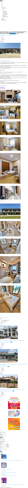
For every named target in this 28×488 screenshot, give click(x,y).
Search (1, 451)
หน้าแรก (2, 3)
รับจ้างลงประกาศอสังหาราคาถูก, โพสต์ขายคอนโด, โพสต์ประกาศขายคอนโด (8, 472)
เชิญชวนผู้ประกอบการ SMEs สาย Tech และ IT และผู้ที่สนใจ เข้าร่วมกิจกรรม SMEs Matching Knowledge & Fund (11, 460)
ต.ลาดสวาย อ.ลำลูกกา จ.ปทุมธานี (3, 366)
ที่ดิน (3, 10)
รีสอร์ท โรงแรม (4, 15)
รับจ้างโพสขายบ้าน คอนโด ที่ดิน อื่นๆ (4, 317)
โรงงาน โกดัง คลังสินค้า (5, 14)
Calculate (1, 437)
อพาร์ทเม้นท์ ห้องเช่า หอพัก (5, 13)
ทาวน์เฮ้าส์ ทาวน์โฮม (5, 12)
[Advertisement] (14, 26)
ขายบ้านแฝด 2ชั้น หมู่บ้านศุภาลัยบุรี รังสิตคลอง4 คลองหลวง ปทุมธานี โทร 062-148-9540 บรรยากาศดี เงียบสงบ (12, 389)
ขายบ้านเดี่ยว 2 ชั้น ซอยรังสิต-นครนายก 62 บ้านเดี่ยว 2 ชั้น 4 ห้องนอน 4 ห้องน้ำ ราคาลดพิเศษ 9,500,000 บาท (12, 340)
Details (8, 366)
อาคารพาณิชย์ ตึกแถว (5, 11)
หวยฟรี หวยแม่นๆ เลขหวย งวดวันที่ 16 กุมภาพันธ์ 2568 (6, 469)
